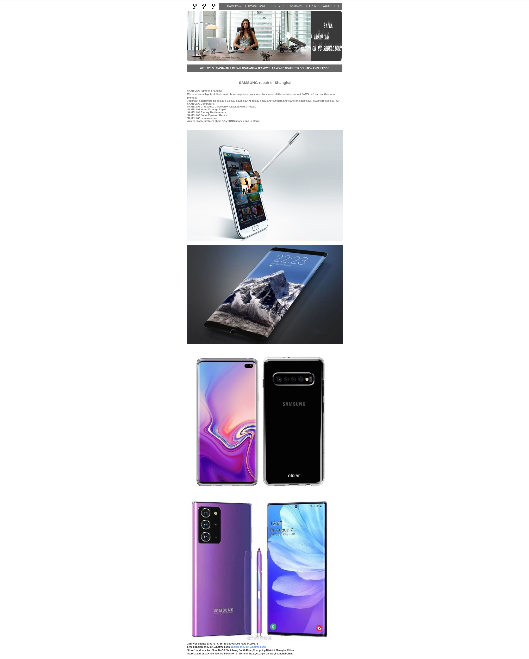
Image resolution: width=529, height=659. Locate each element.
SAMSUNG (297, 5)
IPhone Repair (257, 5)
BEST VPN (278, 5)
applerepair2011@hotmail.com (249, 647)
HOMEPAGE (235, 5)
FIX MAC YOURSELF (322, 5)
